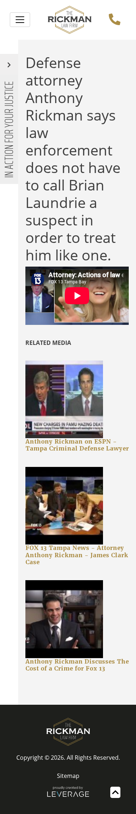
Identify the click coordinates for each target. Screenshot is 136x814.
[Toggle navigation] (20, 19)
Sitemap (68, 776)
